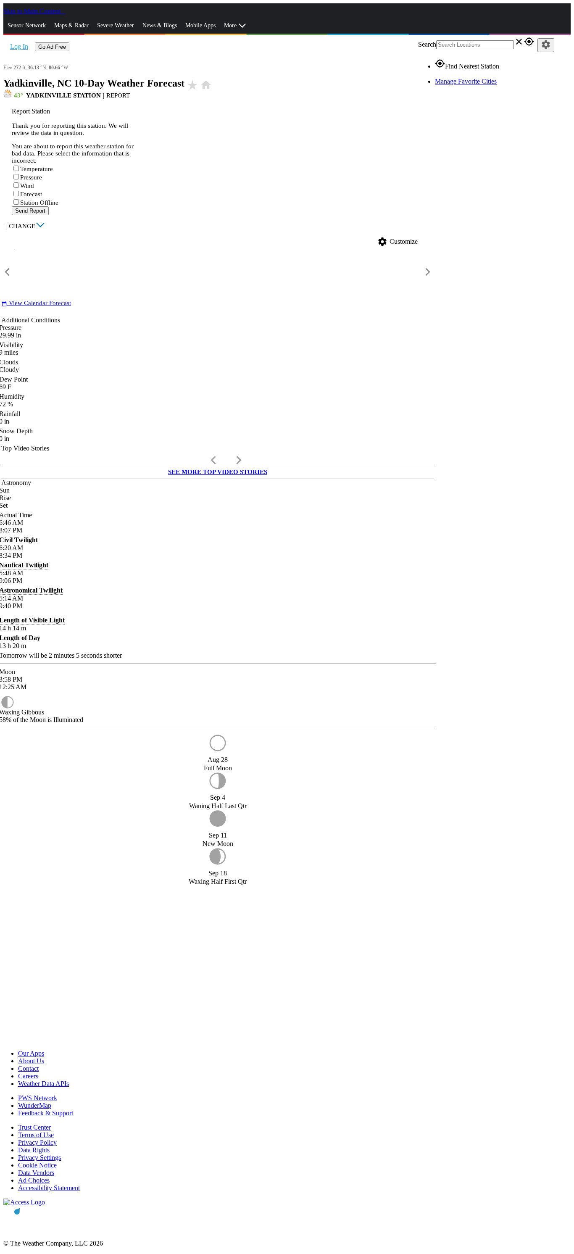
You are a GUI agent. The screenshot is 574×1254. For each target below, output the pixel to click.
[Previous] (7, 272)
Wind (27, 185)
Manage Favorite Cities (466, 81)
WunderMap (34, 1105)
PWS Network (37, 1097)
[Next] (427, 272)
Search (427, 44)
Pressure (31, 177)
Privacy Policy (37, 1142)
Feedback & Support (45, 1113)
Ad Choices (34, 1180)
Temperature (36, 169)
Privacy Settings (39, 1157)
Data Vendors (36, 1172)
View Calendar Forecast (36, 303)
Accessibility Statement (49, 1187)
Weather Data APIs (43, 1083)
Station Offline (39, 202)
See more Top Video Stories (217, 472)
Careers (28, 1076)
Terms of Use (36, 1134)
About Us (31, 1060)
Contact (28, 1068)
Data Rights (34, 1150)
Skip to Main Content (32, 11)
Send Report (30, 211)
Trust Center (34, 1127)
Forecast (31, 194)
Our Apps (31, 1053)
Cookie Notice (37, 1165)
